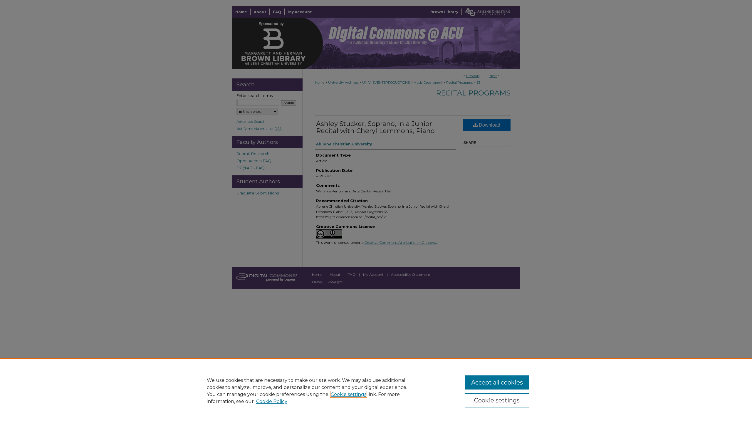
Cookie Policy (271, 401)
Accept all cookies (497, 382)
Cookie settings (348, 394)
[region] (376, 390)
